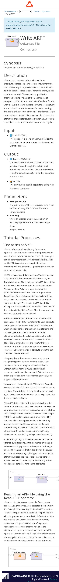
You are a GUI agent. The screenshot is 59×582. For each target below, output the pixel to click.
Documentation (10, 11)
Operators (46, 11)
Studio (36, 11)
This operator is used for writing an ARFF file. (24, 65)
